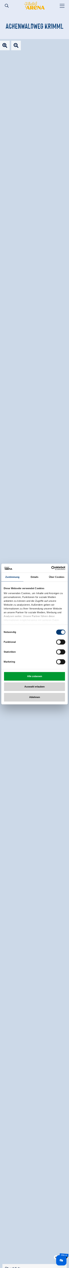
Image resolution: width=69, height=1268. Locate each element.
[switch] (60, 642)
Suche (6, 5)
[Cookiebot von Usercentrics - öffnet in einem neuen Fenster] (51, 568)
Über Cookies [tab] (56, 577)
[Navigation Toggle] (62, 5)
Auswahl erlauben (34, 686)
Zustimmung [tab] (12, 577)
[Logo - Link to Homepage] (34, 6)
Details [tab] (35, 577)
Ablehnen (34, 697)
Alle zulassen (34, 676)
